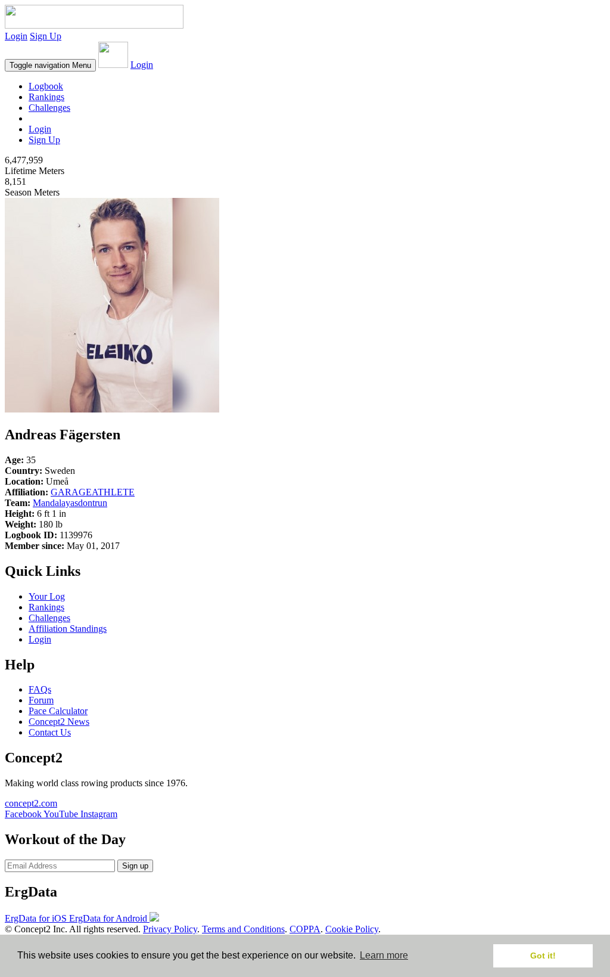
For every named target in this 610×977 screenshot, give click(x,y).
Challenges (49, 108)
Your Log (47, 596)
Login (16, 36)
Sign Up (45, 36)
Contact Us (50, 732)
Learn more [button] (384, 955)
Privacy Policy (170, 929)
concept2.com (31, 803)
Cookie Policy (351, 929)
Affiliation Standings (68, 629)
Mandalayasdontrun (70, 503)
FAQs (40, 689)
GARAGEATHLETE (93, 492)
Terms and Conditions (243, 929)
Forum (41, 700)
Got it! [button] (543, 955)
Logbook (46, 86)
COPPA (305, 929)
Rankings (46, 97)
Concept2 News (59, 722)
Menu (50, 65)
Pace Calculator (58, 711)
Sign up (135, 865)
